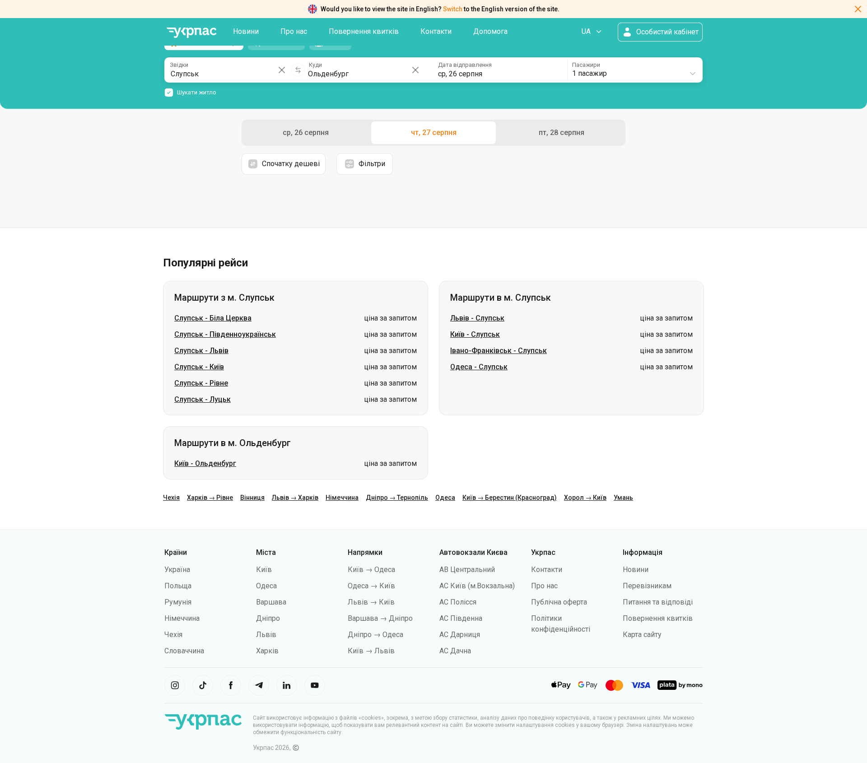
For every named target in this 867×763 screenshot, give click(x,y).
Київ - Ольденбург (205, 463)
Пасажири (586, 65)
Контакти (436, 31)
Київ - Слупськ (475, 334)
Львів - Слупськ (477, 318)
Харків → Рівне (210, 497)
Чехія (171, 497)
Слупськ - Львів (201, 350)
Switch (452, 9)
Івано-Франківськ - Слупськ (498, 350)
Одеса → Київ (371, 586)
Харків (267, 651)
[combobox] (634, 70)
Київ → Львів (371, 651)
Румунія (177, 602)
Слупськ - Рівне (201, 383)
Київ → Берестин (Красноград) (509, 497)
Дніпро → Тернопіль (397, 497)
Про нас (293, 31)
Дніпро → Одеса (375, 634)
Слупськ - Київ (199, 367)
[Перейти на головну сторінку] (191, 33)
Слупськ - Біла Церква (213, 318)
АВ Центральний (467, 569)
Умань (623, 497)
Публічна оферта (559, 602)
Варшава (271, 602)
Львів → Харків (295, 497)
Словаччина (184, 651)
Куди (315, 65)
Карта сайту (642, 634)
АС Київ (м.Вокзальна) (477, 586)
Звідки (179, 65)
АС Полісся (457, 602)
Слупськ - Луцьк (202, 399)
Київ (264, 569)
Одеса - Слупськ (479, 367)
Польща (177, 586)
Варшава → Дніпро (380, 618)
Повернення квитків (364, 31)
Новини (246, 31)
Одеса (445, 497)
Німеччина (342, 497)
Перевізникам (647, 586)
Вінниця (252, 497)
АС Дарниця (459, 634)
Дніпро (268, 618)
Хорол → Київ (585, 497)
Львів (266, 634)
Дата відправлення (465, 65)
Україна (177, 569)
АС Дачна (455, 651)
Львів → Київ (371, 602)
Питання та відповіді (658, 602)
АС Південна (460, 618)
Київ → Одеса (371, 569)
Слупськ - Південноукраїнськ (225, 334)
